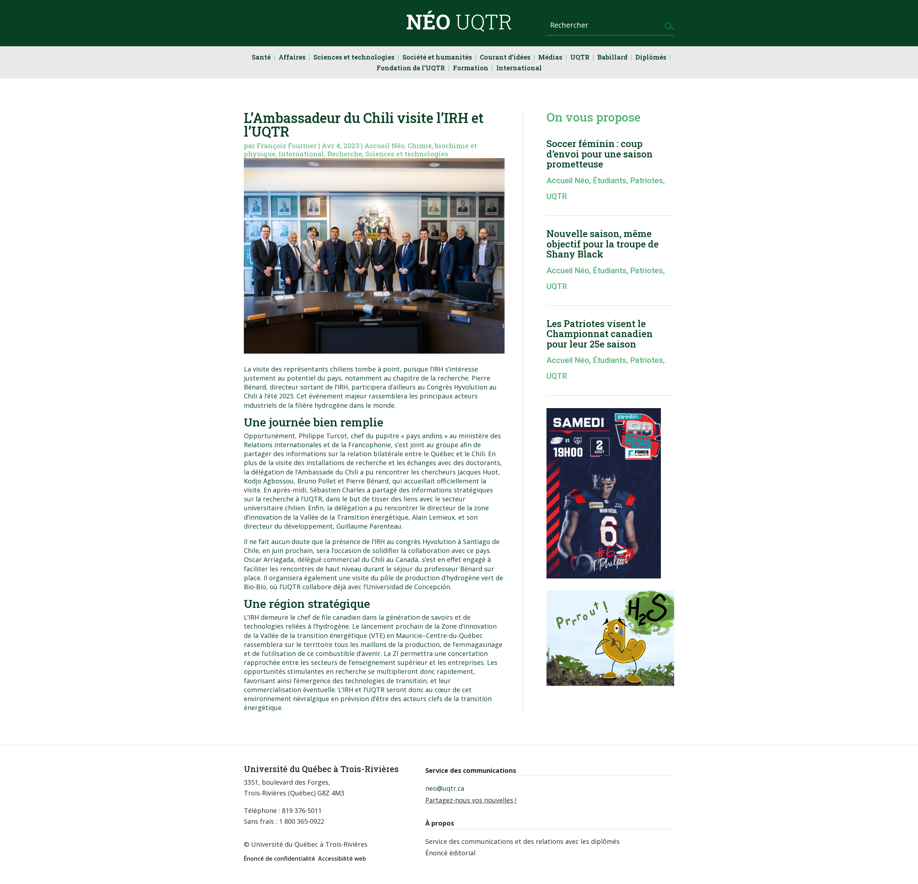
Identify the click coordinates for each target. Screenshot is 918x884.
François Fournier (287, 145)
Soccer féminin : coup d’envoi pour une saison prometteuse (599, 153)
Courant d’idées (505, 58)
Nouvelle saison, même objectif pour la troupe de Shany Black (602, 243)
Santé (261, 58)
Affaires (292, 58)
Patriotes (646, 180)
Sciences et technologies (353, 58)
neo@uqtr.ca (444, 788)
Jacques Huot (478, 472)
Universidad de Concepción (408, 586)
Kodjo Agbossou (269, 481)
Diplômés (650, 58)
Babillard (612, 58)
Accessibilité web (342, 858)
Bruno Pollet (316, 481)
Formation (470, 68)
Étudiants (609, 180)
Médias (550, 58)
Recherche (344, 153)
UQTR (580, 58)
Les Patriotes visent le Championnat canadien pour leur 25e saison (599, 333)
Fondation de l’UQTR (411, 68)
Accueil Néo (384, 145)
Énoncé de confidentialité (279, 858)
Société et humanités (437, 58)
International (519, 68)
